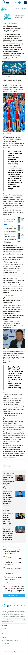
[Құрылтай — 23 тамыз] (4, 8)
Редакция (4, 628)
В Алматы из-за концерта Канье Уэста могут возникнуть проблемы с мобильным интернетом (13, 580)
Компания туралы (6, 631)
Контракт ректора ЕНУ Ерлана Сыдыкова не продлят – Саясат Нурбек (15, 551)
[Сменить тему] (20, 2)
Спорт (5, 23)
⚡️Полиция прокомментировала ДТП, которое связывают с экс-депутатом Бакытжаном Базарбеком (13, 560)
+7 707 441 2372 (6, 646)
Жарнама (4, 633)
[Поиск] (15, 2)
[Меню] (25, 2)
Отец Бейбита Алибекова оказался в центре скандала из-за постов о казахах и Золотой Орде (14, 570)
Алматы (17, 8)
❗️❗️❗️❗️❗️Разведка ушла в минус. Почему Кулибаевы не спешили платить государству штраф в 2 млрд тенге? (15, 589)
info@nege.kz (5, 643)
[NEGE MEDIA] (5, 2)
